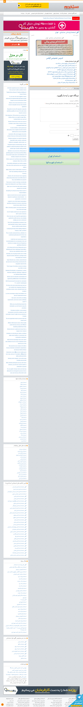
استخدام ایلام (23, 394)
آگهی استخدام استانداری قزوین (20, 546)
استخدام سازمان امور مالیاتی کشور (19, 607)
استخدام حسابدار (22, 449)
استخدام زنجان (23, 410)
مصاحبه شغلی (23, 658)
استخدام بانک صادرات (21, 581)
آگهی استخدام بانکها (22, 644)
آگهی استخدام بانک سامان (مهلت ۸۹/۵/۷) (66, 70)
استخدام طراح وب (22, 465)
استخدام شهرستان (48, 13)
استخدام (71, 7)
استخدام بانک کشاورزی (21, 604)
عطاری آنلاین (23, 677)
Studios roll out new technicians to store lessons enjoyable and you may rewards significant (17, 105)
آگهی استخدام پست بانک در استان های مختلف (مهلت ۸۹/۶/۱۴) (61, 72)
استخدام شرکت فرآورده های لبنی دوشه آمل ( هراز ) (64, 78)
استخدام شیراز (23, 388)
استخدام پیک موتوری (22, 463)
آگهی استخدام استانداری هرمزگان (19, 506)
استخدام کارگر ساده (22, 453)
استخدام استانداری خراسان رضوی (19, 494)
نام (78, 123)
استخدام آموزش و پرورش (21, 569)
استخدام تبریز (23, 396)
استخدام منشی (23, 459)
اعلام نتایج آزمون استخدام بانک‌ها (56, 706)
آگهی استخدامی (69, 88)
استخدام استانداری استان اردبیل (19, 489)
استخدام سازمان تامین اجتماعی (19, 574)
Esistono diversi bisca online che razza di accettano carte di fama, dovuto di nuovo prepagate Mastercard (17, 123)
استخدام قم (24, 417)
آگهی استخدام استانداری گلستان (19, 534)
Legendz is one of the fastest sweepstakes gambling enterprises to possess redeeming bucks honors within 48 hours (16, 203)
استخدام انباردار (23, 471)
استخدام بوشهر (23, 400)
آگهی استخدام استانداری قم (20, 536)
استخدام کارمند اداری (22, 461)
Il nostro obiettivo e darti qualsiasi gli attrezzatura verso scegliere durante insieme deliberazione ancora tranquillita (16, 130)
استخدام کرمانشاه (22, 423)
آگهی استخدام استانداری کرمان (20, 499)
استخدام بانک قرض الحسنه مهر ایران (18, 623)
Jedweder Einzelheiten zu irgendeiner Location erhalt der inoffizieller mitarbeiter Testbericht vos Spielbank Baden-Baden (16, 272)
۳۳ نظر (32, 35)
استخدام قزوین (23, 416)
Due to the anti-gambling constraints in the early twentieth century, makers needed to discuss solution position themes (17, 224)
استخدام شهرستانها (54, 162)
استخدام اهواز (23, 408)
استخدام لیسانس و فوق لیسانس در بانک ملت (65, 64)
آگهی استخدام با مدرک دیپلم (20, 646)
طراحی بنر (24, 670)
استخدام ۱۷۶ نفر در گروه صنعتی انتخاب (66, 66)
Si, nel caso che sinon (66, 18)
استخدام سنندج (23, 419)
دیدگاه (77, 106)
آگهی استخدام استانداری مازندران (19, 541)
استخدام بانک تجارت (22, 593)
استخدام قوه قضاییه (22, 588)
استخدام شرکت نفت (22, 611)
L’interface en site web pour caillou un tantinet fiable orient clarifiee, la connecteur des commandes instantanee (16, 335)
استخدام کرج (23, 390)
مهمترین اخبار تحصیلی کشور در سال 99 (18, 668)
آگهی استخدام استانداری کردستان (19, 487)
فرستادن (76, 139)
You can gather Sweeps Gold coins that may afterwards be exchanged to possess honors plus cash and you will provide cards (16, 371)
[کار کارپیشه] (41, 26)
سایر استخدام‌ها (9, 699)
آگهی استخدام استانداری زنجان (20, 522)
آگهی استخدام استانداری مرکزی (19, 503)
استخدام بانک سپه (22, 584)
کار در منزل (11, 701)
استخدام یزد (23, 441)
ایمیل (77, 129)
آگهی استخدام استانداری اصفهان (19, 517)
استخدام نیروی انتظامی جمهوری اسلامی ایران (16, 572)
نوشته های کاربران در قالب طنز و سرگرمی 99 (17, 672)
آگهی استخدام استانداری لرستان (19, 525)
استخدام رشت (23, 427)
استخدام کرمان (23, 421)
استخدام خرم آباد (22, 431)
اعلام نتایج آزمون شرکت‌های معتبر (23, 706)
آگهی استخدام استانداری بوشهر (20, 515)
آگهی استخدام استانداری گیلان (20, 539)
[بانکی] (41, 690)
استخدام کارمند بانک (22, 477)
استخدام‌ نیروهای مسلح (39, 699)
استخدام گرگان (23, 425)
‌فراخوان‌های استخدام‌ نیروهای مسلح (38, 701)
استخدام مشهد (23, 384)
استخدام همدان (23, 439)
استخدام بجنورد (23, 406)
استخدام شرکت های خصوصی (37, 13)
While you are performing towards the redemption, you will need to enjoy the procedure (18, 306)
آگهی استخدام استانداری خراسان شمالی (18, 555)
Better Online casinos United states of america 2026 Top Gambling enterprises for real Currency (16, 171)
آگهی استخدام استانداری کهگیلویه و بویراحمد (17, 501)
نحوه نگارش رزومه (22, 656)
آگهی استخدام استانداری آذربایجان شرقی (17, 513)
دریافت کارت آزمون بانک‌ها (57, 704)
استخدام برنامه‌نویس (9, 704)
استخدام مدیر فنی (22, 478)
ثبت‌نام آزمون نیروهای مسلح (40, 702)
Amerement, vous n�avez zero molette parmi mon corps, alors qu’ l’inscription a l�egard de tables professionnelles (16, 354)
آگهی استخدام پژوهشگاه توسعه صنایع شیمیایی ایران (63, 76)
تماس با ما (28, 13)
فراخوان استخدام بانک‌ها (57, 701)
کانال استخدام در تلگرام (54, 150)
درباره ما (22, 13)
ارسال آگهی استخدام (72, 13)
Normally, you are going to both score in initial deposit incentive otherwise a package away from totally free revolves (16, 256)
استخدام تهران (56, 13)
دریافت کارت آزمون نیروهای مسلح (39, 704)
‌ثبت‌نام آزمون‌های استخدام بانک (56, 702)
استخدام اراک (23, 435)
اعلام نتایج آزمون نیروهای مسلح (39, 706)
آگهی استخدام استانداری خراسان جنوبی (18, 532)
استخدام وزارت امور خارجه (20, 621)
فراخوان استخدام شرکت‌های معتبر (23, 701)
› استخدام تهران (54, 156)
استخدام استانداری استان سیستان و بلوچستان (17, 492)
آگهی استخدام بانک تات (70, 80)
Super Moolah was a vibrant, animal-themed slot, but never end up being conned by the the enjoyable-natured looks (16, 262)
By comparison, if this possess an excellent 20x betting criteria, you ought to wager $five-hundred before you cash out (16, 117)
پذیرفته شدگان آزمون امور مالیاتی (19, 595)
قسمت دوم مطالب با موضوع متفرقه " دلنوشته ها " (16, 674)
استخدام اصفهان (23, 386)
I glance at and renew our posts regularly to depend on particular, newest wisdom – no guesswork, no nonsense (16, 197)
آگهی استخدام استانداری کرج (20, 520)
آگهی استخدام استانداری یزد (20, 548)
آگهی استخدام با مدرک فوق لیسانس (19, 651)
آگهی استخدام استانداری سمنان (20, 543)
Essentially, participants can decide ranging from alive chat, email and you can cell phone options (16, 165)
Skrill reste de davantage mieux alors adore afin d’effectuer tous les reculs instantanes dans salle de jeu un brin (16, 342)
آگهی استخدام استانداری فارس (20, 496)
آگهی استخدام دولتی (22, 642)
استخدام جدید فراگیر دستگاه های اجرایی (17, 567)
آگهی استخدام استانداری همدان (20, 550)
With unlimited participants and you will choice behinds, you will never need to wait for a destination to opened (16, 365)
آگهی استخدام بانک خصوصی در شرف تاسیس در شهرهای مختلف (61, 74)
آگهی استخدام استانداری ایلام (20, 510)
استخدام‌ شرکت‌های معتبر (23, 699)
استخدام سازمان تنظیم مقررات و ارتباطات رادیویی (16, 626)
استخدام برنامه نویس (22, 451)
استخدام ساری (23, 433)
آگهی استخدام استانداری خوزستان (19, 529)
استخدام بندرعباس (22, 437)
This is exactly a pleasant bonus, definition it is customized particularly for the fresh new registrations (16, 235)
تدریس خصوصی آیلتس (17, 670)
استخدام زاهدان (23, 414)
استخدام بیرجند (23, 404)
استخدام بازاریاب (22, 467)
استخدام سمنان (23, 412)
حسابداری (63, 88)
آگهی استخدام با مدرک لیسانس (20, 654)
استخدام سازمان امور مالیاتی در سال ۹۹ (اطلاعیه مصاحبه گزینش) (60, 68)
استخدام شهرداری (22, 602)
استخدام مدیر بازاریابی (21, 473)
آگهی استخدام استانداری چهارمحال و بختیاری (17, 527)
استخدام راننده (23, 457)
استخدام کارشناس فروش (21, 455)
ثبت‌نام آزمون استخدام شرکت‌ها (23, 702)
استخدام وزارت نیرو (22, 576)
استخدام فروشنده (22, 469)
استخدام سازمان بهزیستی (21, 591)
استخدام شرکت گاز (22, 618)
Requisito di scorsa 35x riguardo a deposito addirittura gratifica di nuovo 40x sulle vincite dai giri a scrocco (16, 111)
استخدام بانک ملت (22, 579)
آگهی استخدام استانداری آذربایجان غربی (18, 508)
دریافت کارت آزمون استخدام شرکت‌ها (22, 704)
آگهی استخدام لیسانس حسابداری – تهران (67, 32)
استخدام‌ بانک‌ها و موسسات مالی (54, 699)
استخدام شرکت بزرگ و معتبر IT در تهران (66, 83)
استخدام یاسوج (23, 429)
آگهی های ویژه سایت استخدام (20, 565)
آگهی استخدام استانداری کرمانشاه (19, 553)
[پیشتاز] (33, 6)
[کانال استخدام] (75, 700)
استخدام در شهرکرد (22, 402)
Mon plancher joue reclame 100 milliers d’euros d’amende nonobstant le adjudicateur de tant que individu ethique (16, 348)
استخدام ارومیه (23, 398)
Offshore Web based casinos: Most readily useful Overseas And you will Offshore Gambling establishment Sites (17, 325)
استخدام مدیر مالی (22, 475)
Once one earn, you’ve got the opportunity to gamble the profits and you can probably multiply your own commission (16, 218)
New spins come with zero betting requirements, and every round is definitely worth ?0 (17, 300)
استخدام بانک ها (63, 13)
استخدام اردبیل (23, 392)
